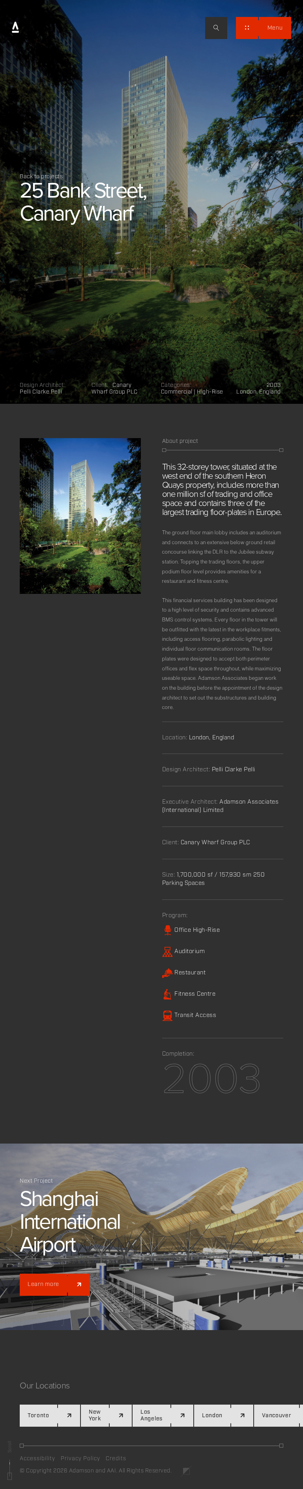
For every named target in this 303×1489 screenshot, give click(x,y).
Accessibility (37, 1458)
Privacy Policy (80, 1458)
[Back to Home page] (15, 28)
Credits (116, 1458)
